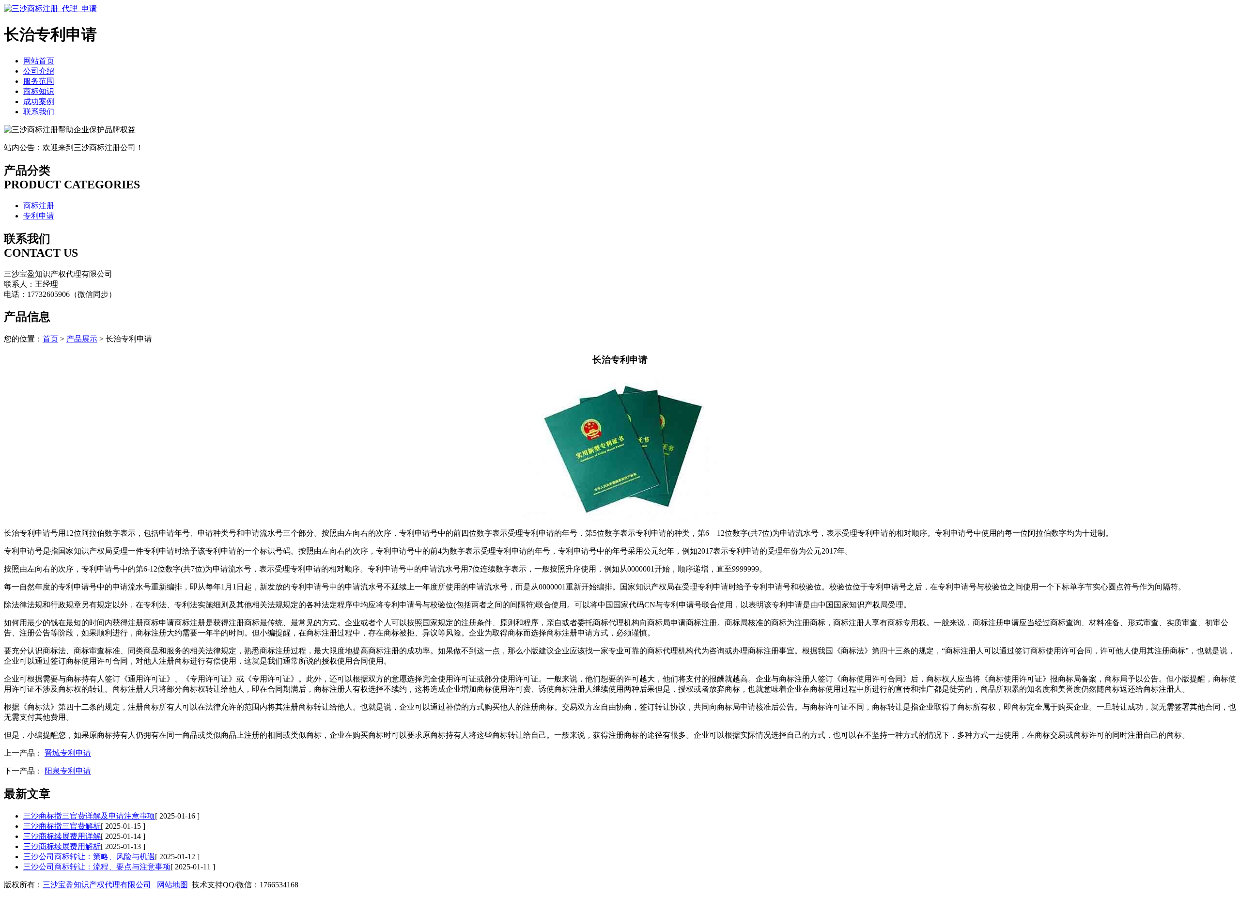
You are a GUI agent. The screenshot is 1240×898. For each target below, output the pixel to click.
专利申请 (38, 216)
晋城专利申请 (68, 753)
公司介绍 (38, 71)
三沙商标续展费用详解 (62, 836)
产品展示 (81, 339)
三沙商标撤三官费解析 (62, 826)
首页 (50, 339)
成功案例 (38, 101)
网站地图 (172, 885)
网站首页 (38, 61)
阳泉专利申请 (68, 771)
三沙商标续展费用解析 (62, 846)
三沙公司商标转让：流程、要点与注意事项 (96, 867)
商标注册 (38, 205)
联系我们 (38, 112)
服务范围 (38, 81)
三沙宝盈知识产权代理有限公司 (97, 885)
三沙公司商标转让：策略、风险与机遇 (89, 856)
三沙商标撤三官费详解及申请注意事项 (89, 816)
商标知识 (38, 91)
